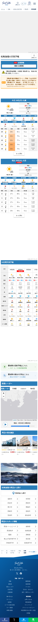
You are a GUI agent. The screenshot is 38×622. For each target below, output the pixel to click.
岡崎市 (10, 511)
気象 (9, 9)
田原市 (10, 503)
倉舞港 (28, 526)
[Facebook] (21, 573)
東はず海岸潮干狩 (10, 539)
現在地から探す (20, 493)
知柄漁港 (28, 530)
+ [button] (3, 393)
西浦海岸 (10, 530)
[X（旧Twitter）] (17, 573)
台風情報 (10, 592)
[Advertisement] (19, 33)
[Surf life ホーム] (6, 3)
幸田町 (28, 499)
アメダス (28, 587)
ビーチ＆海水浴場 (9, 605)
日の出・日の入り (28, 589)
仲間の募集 (10, 610)
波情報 (9, 602)
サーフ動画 (10, 607)
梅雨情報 (28, 581)
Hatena (24, 620)
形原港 (28, 539)
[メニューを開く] (34, 3)
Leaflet (14, 420)
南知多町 (28, 515)
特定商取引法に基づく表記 (28, 610)
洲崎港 (28, 534)
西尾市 (28, 503)
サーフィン (10, 599)
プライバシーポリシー (28, 607)
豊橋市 (28, 507)
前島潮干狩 (28, 543)
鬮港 (9, 534)
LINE (33, 620)
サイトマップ (28, 605)
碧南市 (28, 511)
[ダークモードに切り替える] (24, 3)
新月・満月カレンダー (28, 592)
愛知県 (26, 9)
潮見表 (10, 584)
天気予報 (10, 589)
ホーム (3, 9)
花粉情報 (28, 584)
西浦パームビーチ (10, 526)
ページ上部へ (33, 551)
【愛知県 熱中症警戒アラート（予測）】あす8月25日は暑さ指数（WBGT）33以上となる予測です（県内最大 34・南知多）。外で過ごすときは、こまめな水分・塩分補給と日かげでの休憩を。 (19, 82)
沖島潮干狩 (10, 543)
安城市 (10, 515)
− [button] (3, 396)
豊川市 (10, 507)
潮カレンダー (10, 587)
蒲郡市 (10, 499)
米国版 (28, 613)
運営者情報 (28, 602)
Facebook (4, 620)
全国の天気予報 (17, 9)
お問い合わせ (28, 599)
